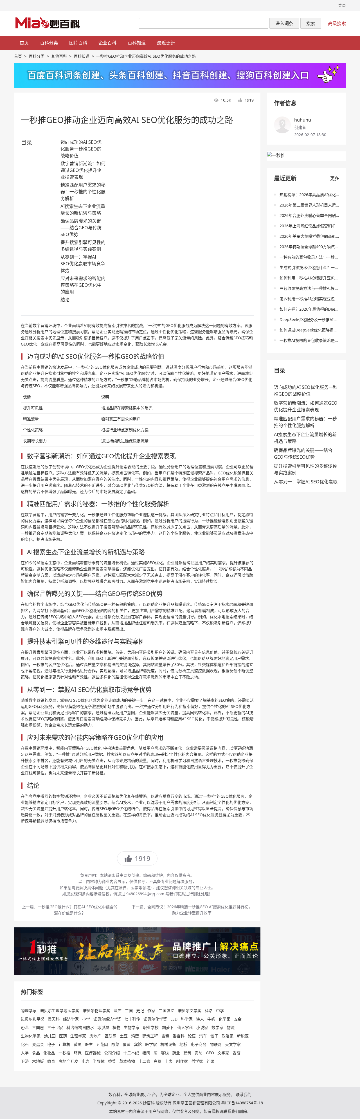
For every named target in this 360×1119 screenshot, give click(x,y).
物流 (231, 1027)
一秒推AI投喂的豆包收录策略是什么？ (313, 340)
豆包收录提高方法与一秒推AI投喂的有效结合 (319, 288)
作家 (151, 1010)
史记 (140, 1010)
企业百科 (107, 43)
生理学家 (78, 1036)
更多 (334, 178)
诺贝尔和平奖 (32, 1019)
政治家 (227, 1036)
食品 (36, 1052)
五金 (238, 1019)
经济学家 (71, 1019)
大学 (25, 1052)
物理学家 (29, 1010)
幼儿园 (50, 1036)
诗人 (200, 1019)
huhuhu (302, 120)
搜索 (310, 23)
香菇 (236, 1052)
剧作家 (182, 1061)
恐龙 (25, 1027)
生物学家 (132, 1027)
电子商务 (198, 1044)
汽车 (203, 1036)
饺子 (214, 1036)
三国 (129, 1010)
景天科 (54, 1019)
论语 (192, 1036)
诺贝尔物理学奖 (96, 1010)
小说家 (202, 1027)
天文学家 (233, 1044)
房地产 (95, 1036)
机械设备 (168, 1044)
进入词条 (284, 23)
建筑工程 (150, 1036)
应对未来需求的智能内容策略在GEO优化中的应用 (82, 285)
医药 (63, 1036)
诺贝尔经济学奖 (107, 1019)
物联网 (216, 1044)
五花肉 (102, 1044)
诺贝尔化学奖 (155, 1019)
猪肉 (146, 1052)
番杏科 (178, 1036)
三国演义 (166, 1010)
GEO (210, 1052)
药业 (176, 1052)
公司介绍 (112, 1052)
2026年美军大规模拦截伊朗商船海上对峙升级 (319, 236)
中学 (220, 1010)
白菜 (157, 1061)
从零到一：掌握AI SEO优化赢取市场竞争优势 (82, 263)
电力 (85, 1061)
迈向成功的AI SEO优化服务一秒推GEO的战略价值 (81, 149)
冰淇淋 (103, 1027)
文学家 (223, 1052)
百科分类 (49, 43)
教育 (51, 1061)
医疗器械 (93, 1052)
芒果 (210, 1061)
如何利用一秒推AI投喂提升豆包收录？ (313, 278)
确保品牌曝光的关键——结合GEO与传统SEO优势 (81, 227)
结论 (64, 300)
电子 (51, 1044)
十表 (169, 1061)
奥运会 (38, 1044)
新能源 (243, 1036)
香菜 (112, 1061)
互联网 (110, 1036)
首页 (24, 43)
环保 (78, 1052)
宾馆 (138, 1044)
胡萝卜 (168, 1027)
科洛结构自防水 (80, 1027)
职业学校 (151, 1027)
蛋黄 (126, 1044)
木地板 (38, 1061)
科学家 (187, 1019)
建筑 (187, 1052)
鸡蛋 (135, 1036)
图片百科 (78, 43)
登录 (342, 5)
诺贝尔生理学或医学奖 (59, 1010)
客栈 (165, 1052)
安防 (198, 1052)
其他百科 (59, 56)
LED (173, 1019)
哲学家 (197, 1061)
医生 (89, 1044)
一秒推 (64, 1052)
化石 (25, 1044)
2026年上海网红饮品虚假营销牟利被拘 (314, 225)
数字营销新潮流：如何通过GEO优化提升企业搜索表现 (82, 170)
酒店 (118, 1010)
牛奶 (211, 1019)
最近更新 (166, 43)
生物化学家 (30, 1036)
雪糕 (165, 1036)
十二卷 (144, 1061)
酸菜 (115, 1044)
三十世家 (55, 1027)
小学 (86, 1019)
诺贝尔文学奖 (189, 1010)
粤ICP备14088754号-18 (242, 1102)
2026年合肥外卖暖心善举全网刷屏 (310, 215)
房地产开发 (68, 1061)
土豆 (124, 1036)
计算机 (64, 1044)
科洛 (209, 1010)
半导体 (99, 1061)
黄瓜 (78, 1044)
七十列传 (132, 1019)
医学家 (151, 1044)
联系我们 (243, 1094)
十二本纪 (131, 1052)
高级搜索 (337, 23)
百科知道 (137, 43)
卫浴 (25, 1061)
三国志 (38, 1027)
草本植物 (127, 1061)
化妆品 (49, 1052)
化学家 (224, 1019)
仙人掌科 (185, 1027)
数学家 (217, 1027)
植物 (116, 1027)
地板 (183, 1044)
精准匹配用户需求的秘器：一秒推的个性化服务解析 (82, 191)
